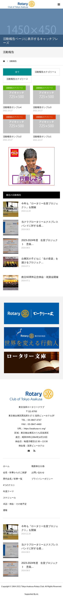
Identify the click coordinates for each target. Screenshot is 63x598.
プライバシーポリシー (42, 479)
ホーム (6, 466)
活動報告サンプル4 (12, 107)
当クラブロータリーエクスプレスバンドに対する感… (39, 224)
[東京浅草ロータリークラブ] (21, 4)
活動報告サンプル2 (12, 136)
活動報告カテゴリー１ (45, 72)
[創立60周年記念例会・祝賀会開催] (10, 282)
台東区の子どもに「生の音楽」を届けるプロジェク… (39, 260)
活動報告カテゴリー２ (17, 79)
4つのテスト (9, 485)
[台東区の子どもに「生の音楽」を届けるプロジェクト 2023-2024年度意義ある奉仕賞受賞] (10, 264)
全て (17, 72)
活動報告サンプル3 (42, 107)
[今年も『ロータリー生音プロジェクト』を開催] (10, 209)
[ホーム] (4, 61)
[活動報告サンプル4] (16, 95)
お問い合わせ (37, 472)
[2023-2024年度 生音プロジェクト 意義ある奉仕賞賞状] (10, 246)
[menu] (58, 4)
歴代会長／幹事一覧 (12, 479)
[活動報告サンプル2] (16, 124)
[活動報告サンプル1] (46, 124)
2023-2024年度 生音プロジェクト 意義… (39, 242)
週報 (5, 510)
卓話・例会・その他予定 (15, 504)
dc (37, 594)
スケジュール (9, 497)
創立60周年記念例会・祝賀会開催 (39, 277)
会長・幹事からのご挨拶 (15, 472)
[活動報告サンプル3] (46, 95)
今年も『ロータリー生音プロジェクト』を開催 (39, 205)
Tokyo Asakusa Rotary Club (32, 586)
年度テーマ (8, 491)
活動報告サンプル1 (42, 136)
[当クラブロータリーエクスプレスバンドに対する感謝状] (10, 227)
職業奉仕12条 (38, 466)
